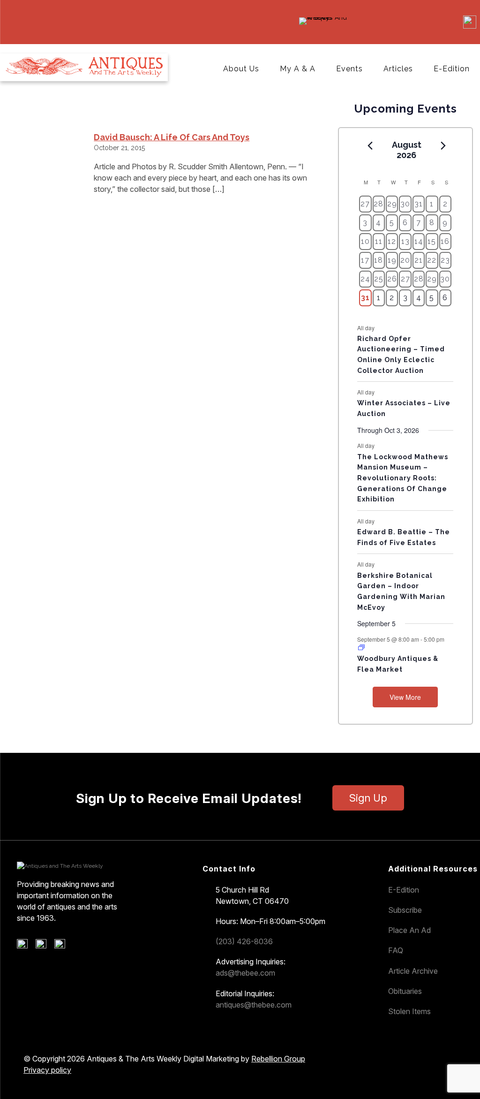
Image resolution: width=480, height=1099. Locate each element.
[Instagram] (63, 946)
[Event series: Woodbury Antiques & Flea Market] (361, 648)
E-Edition (452, 68)
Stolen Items (409, 1011)
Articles (398, 68)
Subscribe (405, 910)
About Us (241, 68)
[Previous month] (369, 145)
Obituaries (405, 991)
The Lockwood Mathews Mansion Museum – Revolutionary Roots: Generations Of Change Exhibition (402, 478)
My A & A (297, 68)
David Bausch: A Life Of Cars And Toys (171, 137)
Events (349, 68)
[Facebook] (25, 946)
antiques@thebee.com (254, 1004)
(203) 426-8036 (244, 941)
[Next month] (443, 145)
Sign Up (368, 798)
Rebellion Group (278, 1058)
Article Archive (413, 971)
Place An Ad (409, 930)
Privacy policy (47, 1070)
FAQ (395, 950)
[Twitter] (44, 946)
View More (405, 697)
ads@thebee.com (245, 973)
